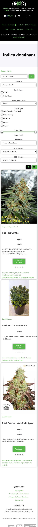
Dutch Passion (7, 319)
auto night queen (7, 460)
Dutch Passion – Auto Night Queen (17, 423)
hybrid (15, 273)
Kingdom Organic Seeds (10, 227)
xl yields (4, 465)
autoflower (13, 358)
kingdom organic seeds (10, 275)
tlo (19, 277)
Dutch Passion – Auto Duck (14, 325)
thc (22, 360)
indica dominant (23, 273)
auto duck (5, 358)
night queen (25, 463)
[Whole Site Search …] (19, 16)
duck (18, 358)
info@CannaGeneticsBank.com (22, 10)
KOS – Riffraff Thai (10, 233)
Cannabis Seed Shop (27, 35)
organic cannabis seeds (10, 277)
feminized (5, 360)
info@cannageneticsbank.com (22, 509)
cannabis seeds (7, 273)
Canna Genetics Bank (9, 35)
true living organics (27, 277)
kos (19, 275)
